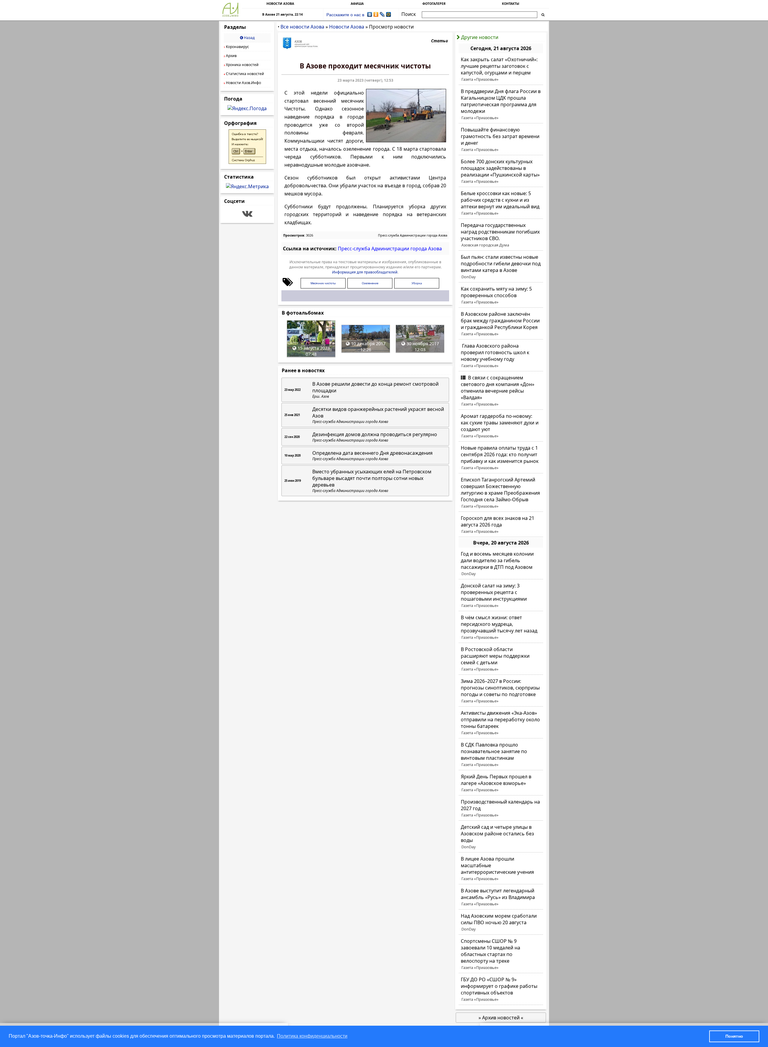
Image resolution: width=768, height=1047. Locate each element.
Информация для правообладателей (365, 272)
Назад (249, 37)
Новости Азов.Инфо (242, 82)
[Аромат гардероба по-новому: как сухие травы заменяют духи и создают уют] (501, 426)
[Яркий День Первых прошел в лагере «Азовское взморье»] (501, 783)
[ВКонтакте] (370, 14)
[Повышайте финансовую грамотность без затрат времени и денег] (501, 139)
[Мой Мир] (389, 14)
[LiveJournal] (382, 14)
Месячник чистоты (323, 283)
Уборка (417, 283)
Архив (230, 55)
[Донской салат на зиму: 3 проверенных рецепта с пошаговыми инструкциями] (501, 595)
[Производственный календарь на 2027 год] (501, 808)
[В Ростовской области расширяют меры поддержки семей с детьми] (501, 659)
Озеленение (370, 283)
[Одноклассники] (376, 14)
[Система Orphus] (247, 162)
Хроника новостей (241, 64)
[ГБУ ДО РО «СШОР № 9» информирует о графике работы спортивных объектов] (501, 989)
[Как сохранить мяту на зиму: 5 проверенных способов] (501, 295)
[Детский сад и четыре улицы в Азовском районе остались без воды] (501, 837)
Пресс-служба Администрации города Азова (412, 235)
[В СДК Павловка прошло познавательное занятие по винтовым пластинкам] (501, 754)
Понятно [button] (734, 1036)
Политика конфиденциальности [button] (312, 1036)
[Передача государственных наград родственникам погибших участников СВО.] (501, 235)
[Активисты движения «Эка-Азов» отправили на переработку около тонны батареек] (501, 723)
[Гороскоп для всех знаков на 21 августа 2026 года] (501, 525)
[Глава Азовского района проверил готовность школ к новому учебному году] (501, 355)
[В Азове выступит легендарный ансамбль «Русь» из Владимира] (501, 897)
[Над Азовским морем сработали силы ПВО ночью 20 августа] (501, 922)
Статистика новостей (244, 73)
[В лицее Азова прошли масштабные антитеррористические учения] (501, 868)
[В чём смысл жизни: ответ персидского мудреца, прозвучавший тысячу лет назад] (501, 627)
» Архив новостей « (500, 1017)
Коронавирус (236, 46)
